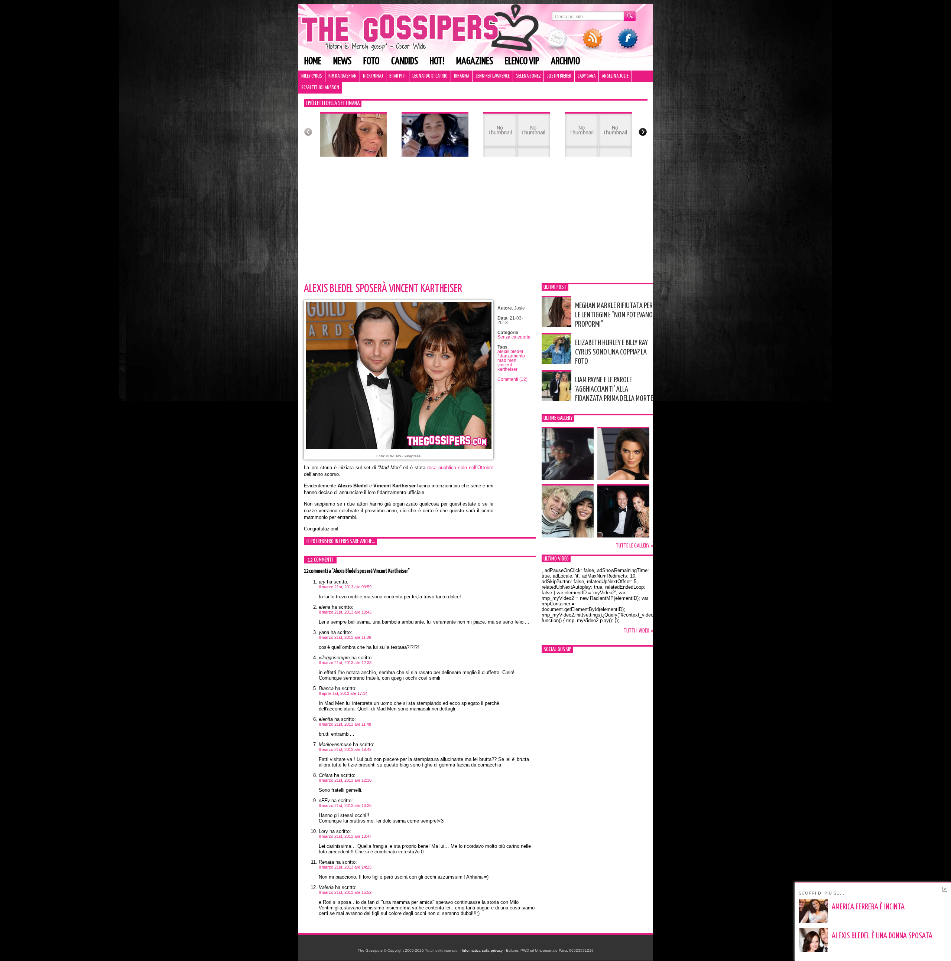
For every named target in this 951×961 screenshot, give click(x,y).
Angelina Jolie (615, 76)
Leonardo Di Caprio (430, 76)
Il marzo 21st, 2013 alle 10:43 (345, 612)
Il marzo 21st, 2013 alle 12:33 (345, 662)
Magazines (474, 61)
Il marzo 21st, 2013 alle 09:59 (345, 587)
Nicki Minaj (373, 76)
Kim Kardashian (342, 76)
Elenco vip (522, 61)
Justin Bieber (559, 76)
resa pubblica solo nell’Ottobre (460, 467)
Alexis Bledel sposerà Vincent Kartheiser (383, 288)
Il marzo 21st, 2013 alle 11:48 (345, 724)
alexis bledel (510, 351)
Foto (371, 61)
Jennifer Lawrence (493, 76)
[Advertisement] (475, 222)
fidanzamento (511, 356)
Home (312, 61)
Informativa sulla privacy (482, 950)
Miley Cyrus (311, 76)
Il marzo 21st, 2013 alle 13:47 (345, 836)
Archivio (565, 61)
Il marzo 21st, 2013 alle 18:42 (345, 749)
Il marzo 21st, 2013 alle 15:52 (345, 892)
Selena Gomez (528, 76)
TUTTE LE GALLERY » (634, 546)
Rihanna (461, 76)
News (342, 61)
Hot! (437, 61)
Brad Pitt (397, 76)
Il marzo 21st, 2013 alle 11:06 (345, 637)
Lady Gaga (586, 76)
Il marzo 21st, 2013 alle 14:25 (345, 867)
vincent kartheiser (507, 367)
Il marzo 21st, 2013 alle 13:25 (345, 805)
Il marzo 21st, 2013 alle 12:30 (345, 780)
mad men (506, 360)
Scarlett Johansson (320, 87)
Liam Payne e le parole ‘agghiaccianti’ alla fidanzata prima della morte (614, 389)
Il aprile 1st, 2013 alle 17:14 (343, 693)
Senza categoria (513, 337)
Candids (404, 61)
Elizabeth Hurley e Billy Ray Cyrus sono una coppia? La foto (611, 352)
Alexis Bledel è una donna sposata (882, 936)
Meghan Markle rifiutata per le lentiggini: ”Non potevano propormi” (614, 315)
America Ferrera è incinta (868, 907)
